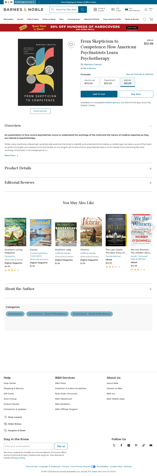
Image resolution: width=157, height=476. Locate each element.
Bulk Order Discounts (66, 409)
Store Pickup (10, 415)
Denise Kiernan (113, 256)
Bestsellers (8, 19)
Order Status (14, 440)
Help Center (10, 399)
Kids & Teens (33, 19)
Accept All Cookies (117, 469)
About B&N (112, 399)
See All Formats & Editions (139, 74)
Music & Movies (132, 19)
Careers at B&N (114, 404)
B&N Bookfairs (62, 420)
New (61, 19)
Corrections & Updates (15, 425)
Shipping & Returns (14, 404)
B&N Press (60, 399)
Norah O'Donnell (139, 256)
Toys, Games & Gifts (112, 19)
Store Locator (15, 433)
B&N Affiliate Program (66, 425)
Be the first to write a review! (78, 343)
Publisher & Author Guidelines (70, 404)
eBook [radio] (127, 82)
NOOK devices (112, 102)
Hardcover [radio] (89, 82)
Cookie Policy (12, 465)
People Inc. (10, 256)
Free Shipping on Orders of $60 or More (78, 2)
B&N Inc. (111, 409)
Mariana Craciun (93, 64)
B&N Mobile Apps (116, 415)
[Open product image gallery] (40, 72)
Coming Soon (73, 19)
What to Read (48, 19)
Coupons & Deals (16, 446)
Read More (10, 155)
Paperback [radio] (109, 82)
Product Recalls (11, 420)
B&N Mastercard (63, 415)
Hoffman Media (62, 253)
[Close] (152, 465)
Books (20, 19)
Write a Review (88, 68)
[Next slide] (152, 227)
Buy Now (136, 94)
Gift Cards (9, 409)
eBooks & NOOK (91, 19)
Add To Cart (99, 94)
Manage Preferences (117, 462)
